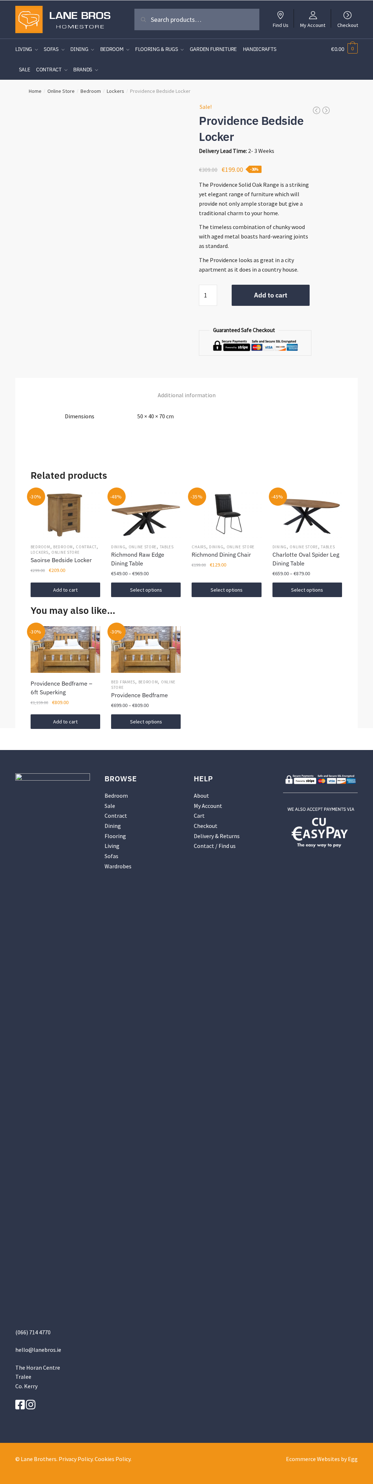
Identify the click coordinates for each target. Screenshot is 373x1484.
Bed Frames (123, 681)
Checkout (347, 25)
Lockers (115, 91)
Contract (86, 546)
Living (112, 845)
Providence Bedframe (139, 695)
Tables (167, 546)
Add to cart (270, 295)
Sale (110, 805)
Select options (146, 590)
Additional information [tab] (187, 395)
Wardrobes (118, 866)
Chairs (199, 546)
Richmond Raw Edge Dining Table (137, 559)
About (201, 795)
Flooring (115, 836)
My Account (312, 25)
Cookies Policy (112, 1459)
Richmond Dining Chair (221, 554)
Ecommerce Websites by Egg (322, 1459)
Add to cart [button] (65, 590)
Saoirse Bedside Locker (61, 560)
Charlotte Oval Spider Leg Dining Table (305, 559)
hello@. (38, 1349)
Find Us (280, 25)
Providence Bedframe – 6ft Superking (61, 688)
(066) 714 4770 (33, 1332)
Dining (118, 546)
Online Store (61, 91)
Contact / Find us (215, 845)
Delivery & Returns (217, 836)
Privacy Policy (76, 1459)
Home (35, 91)
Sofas (111, 856)
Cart (199, 815)
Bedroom (91, 91)
